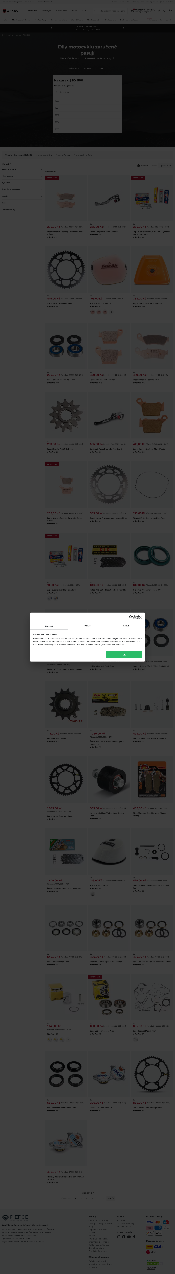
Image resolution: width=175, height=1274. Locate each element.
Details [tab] (87, 626)
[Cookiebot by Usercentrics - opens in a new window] (131, 617)
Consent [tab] (49, 626)
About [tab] (126, 626)
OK (124, 655)
